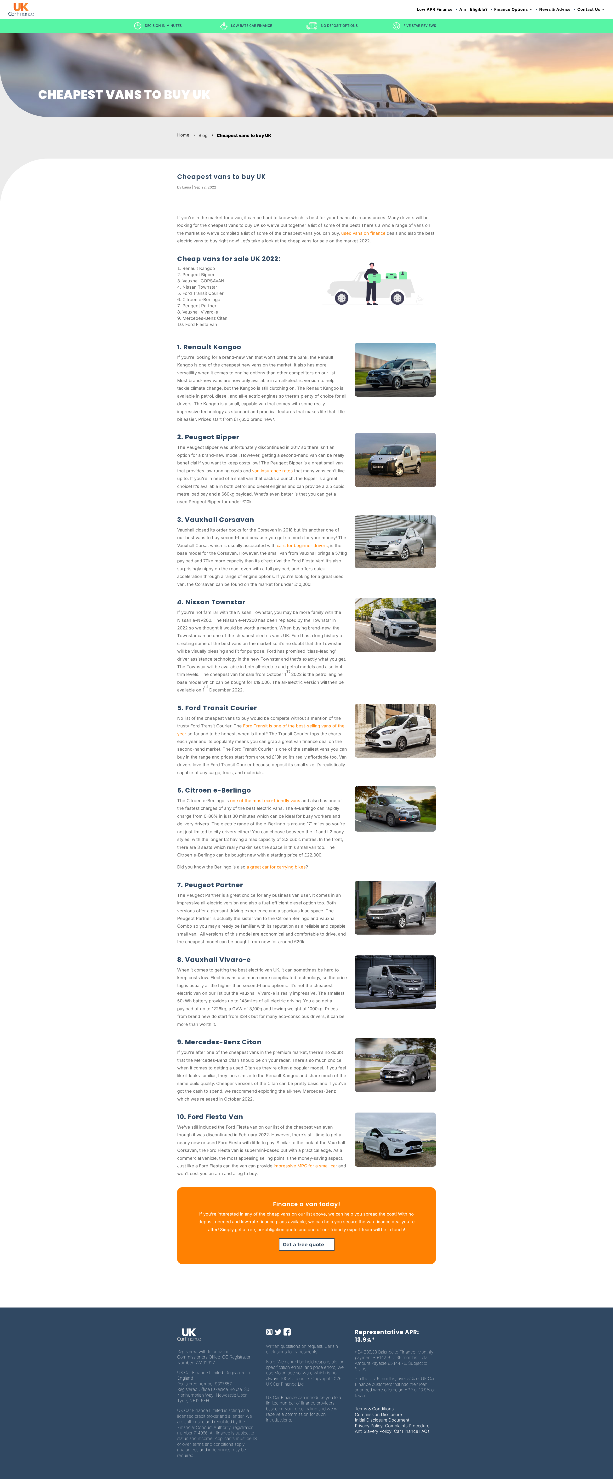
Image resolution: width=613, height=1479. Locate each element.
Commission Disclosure (378, 1414)
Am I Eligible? (473, 10)
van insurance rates (272, 470)
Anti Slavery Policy (373, 1431)
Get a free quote (303, 1244)
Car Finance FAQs (412, 1431)
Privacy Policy (369, 1425)
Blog (203, 135)
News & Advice (555, 10)
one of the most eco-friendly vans (265, 800)
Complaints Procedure (407, 1425)
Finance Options (511, 10)
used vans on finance (363, 233)
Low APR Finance (435, 10)
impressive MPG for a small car (305, 1165)
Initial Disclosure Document (382, 1419)
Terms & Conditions (374, 1408)
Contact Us (589, 10)
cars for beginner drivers (302, 545)
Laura (186, 187)
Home (183, 134)
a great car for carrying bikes (276, 866)
